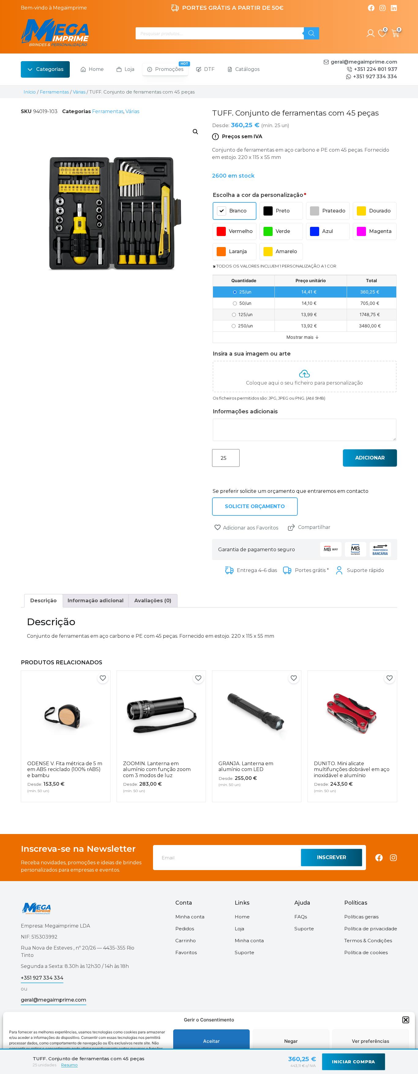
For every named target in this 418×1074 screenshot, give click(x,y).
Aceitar (211, 1041)
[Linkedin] (393, 8)
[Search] (311, 33)
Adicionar (370, 458)
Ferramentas (54, 92)
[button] (406, 1020)
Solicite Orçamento (255, 506)
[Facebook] (371, 8)
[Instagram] (382, 8)
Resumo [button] (69, 1064)
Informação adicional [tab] (96, 600)
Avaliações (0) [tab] (152, 600)
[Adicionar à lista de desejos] (217, 527)
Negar (291, 1041)
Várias (79, 92)
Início (30, 92)
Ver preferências (370, 1041)
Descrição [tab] (43, 600)
